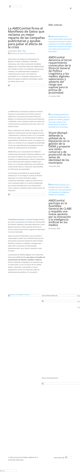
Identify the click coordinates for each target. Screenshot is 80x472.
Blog (24, 51)
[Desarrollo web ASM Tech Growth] (68, 458)
